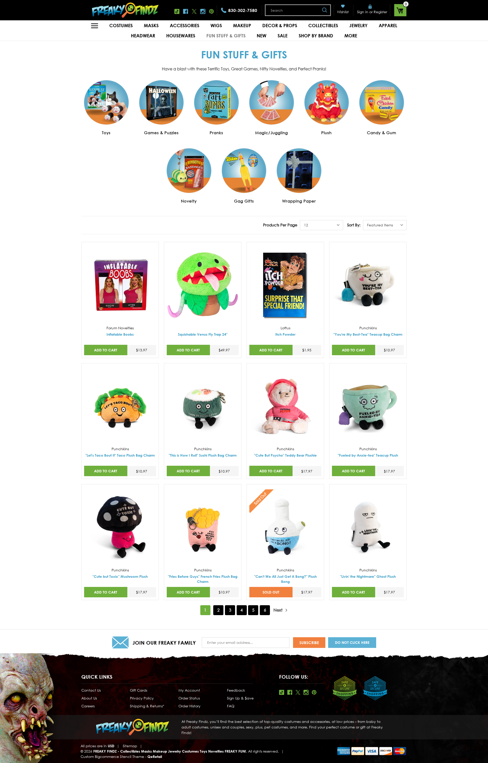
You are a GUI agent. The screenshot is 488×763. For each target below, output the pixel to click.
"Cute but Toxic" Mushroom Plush (120, 576)
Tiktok (176, 11)
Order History (189, 706)
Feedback (236, 690)
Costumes (121, 25)
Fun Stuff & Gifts (226, 35)
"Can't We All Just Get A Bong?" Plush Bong (285, 579)
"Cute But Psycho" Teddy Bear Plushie (285, 455)
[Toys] (106, 102)
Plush (326, 132)
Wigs (216, 25)
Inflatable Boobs (120, 334)
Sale (282, 35)
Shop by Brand (316, 35)
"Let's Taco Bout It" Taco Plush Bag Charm (120, 455)
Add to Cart (105, 350)
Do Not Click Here (352, 642)
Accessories (184, 25)
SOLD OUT (271, 592)
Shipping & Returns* (147, 706)
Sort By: (353, 225)
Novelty (189, 201)
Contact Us (91, 690)
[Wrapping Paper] (299, 170)
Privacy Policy (142, 698)
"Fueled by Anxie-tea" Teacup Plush (368, 455)
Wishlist (343, 12)
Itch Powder (285, 334)
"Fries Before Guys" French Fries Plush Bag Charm (202, 579)
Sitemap (130, 746)
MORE (350, 35)
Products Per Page (280, 225)
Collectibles (323, 25)
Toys (106, 132)
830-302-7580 (242, 10)
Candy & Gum (381, 132)
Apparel (388, 25)
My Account (189, 690)
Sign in (362, 12)
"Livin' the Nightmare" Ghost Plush (368, 576)
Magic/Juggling (271, 132)
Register (380, 12)
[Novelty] (188, 170)
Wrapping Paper (299, 201)
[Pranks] (216, 102)
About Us (89, 698)
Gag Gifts (244, 201)
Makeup (242, 25)
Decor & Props (279, 25)
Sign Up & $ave (240, 698)
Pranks (216, 132)
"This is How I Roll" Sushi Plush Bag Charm (203, 455)
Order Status (189, 698)
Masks (151, 25)
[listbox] (321, 225)
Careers (88, 706)
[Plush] (326, 102)
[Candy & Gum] (381, 102)
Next (278, 610)
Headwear (143, 35)
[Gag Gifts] (244, 170)
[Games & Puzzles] (161, 102)
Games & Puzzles (161, 132)
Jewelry (358, 25)
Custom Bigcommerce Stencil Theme (112, 756)
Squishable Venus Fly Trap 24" (202, 334)
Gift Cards (138, 690)
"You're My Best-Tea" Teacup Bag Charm (367, 334)
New (261, 35)
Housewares (180, 35)
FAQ (230, 706)
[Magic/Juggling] (271, 102)
